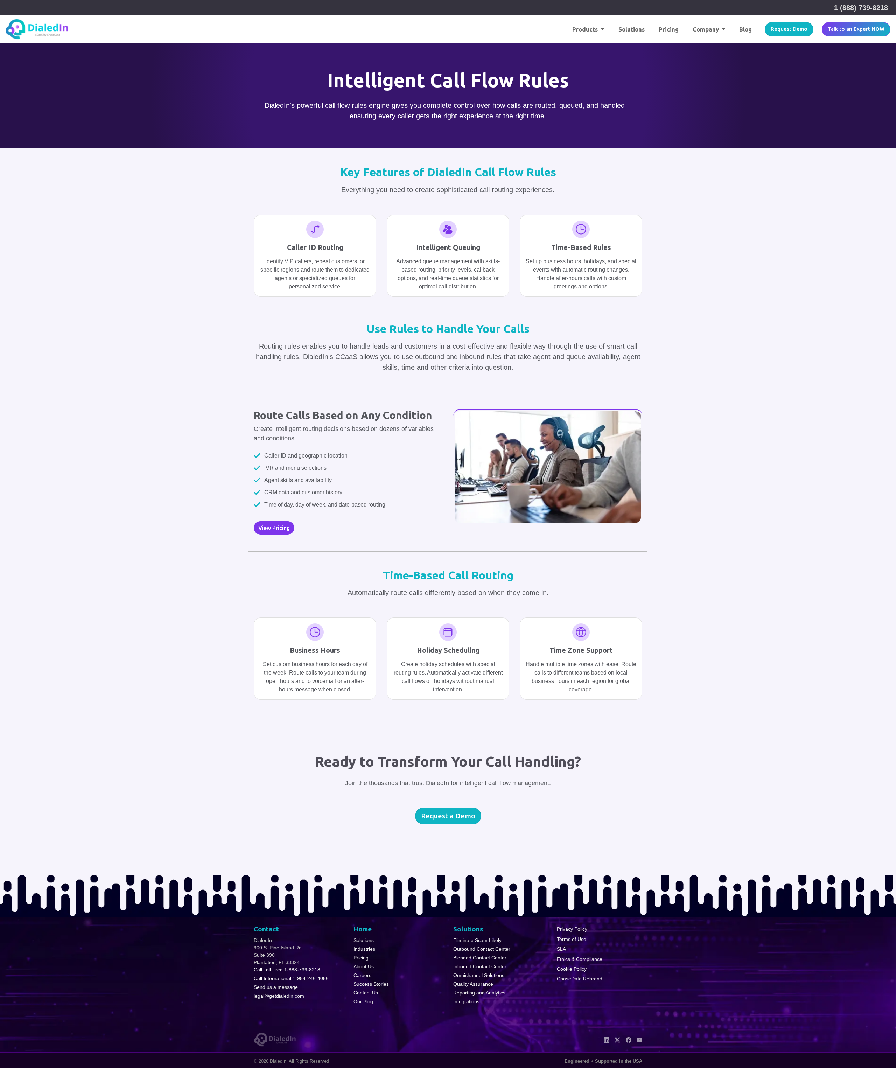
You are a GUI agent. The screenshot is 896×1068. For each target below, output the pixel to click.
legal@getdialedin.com (279, 996)
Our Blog (363, 1001)
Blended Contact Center (479, 958)
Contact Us (366, 993)
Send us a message (276, 987)
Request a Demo (448, 816)
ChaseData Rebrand (579, 979)
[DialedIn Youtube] (639, 1039)
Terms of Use (571, 939)
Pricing (669, 29)
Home (363, 929)
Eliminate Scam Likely (477, 940)
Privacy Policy (572, 929)
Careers (362, 975)
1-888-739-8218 (302, 969)
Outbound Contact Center (481, 949)
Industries (364, 949)
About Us (364, 966)
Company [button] (706, 29)
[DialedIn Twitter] (617, 1039)
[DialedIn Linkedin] (606, 1039)
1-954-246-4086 (311, 978)
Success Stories (371, 984)
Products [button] (585, 29)
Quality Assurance (473, 984)
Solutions (631, 29)
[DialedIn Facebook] (628, 1039)
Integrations (466, 1001)
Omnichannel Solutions (478, 975)
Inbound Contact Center (479, 966)
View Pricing (274, 528)
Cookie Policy (572, 969)
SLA (561, 949)
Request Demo (789, 29)
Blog (745, 29)
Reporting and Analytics (479, 993)
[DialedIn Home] (37, 29)
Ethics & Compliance (579, 959)
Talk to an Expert (856, 29)
